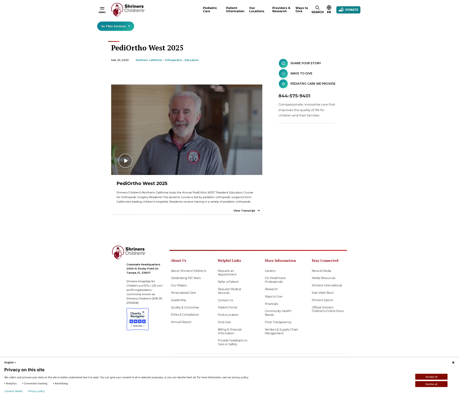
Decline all (431, 384)
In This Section (113, 26)
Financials (271, 304)
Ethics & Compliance (185, 314)
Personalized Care (183, 292)
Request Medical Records (229, 291)
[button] (317, 9)
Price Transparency (278, 322)
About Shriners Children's (188, 271)
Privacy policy (36, 391)
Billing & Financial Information (230, 331)
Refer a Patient (228, 281)
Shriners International (327, 285)
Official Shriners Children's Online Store (328, 309)
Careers (270, 271)
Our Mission (179, 285)
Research (271, 289)
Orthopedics (173, 60)
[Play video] (186, 130)
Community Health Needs (278, 313)
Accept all (431, 376)
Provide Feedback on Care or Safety (232, 342)
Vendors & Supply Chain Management (281, 331)
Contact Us (225, 300)
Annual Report (181, 322)
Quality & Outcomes (185, 307)
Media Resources (323, 278)
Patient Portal (227, 307)
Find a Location (228, 315)
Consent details (13, 391)
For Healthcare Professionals (275, 279)
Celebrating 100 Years (186, 278)
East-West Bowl (323, 292)
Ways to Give (273, 296)
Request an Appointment (227, 272)
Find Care (224, 322)
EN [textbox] (329, 12)
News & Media (321, 271)
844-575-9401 (294, 96)
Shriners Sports (322, 300)
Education (192, 60)
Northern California (149, 60)
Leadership (178, 300)
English (9, 362)
